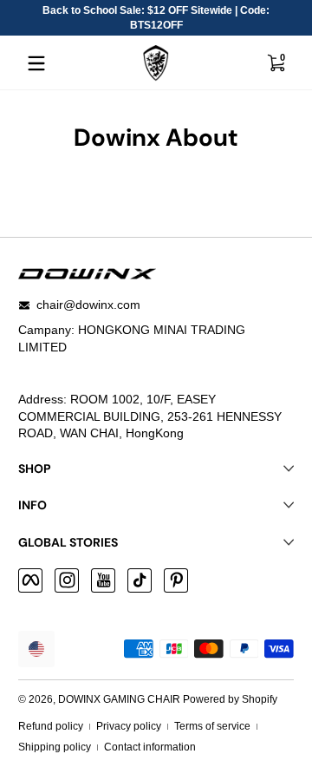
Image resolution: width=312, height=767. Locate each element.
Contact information (150, 747)
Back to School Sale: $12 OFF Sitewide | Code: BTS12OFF (156, 17)
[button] (275, 63)
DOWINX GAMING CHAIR (119, 699)
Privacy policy (128, 726)
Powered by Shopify (230, 699)
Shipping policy (54, 747)
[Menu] (36, 63)
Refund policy (50, 726)
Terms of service (212, 726)
